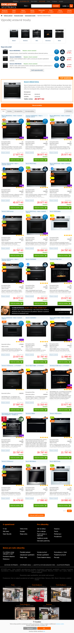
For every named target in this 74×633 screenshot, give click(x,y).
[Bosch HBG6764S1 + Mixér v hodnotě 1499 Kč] (60, 139)
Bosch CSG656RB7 (31, 259)
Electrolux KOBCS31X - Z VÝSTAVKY (59, 365)
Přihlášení (15, 1)
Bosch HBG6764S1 (31, 82)
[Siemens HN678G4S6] (5, 67)
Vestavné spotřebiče (11, 565)
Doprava (56, 529)
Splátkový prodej (42, 538)
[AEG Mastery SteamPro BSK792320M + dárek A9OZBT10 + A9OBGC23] (12, 436)
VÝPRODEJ (69, 111)
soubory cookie (60, 624)
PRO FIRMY (34, 1)
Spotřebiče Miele (25, 565)
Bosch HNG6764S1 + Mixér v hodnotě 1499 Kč (36, 212)
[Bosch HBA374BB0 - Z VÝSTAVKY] (36, 388)
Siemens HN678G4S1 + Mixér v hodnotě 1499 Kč (10, 260)
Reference (6, 559)
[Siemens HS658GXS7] (12, 484)
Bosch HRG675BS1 (31, 163)
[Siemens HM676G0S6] (12, 234)
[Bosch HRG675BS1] (36, 186)
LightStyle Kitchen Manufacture (44, 565)
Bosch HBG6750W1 (55, 461)
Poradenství (58, 536)
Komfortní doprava (9, 556)
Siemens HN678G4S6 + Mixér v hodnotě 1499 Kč (10, 164)
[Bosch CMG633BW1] (60, 230)
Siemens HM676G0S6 (7, 211)
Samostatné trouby (30, 15)
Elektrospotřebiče (63, 565)
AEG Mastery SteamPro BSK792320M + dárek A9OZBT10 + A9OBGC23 (12, 414)
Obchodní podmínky (43, 541)
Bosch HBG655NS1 (15, 50)
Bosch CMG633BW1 (55, 211)
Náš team (6, 531)
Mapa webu (23, 534)
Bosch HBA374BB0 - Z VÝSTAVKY (35, 365)
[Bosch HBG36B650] (36, 484)
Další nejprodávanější (37, 70)
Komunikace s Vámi (60, 552)
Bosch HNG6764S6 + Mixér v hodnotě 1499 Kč (60, 164)
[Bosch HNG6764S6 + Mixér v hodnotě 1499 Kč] (60, 186)
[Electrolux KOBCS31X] (60, 282)
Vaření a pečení (8, 15)
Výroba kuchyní (42, 552)
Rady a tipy (23, 557)
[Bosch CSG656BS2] (36, 336)
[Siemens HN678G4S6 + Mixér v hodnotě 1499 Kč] (12, 186)
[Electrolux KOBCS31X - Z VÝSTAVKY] (60, 388)
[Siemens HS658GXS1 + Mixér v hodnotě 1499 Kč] (36, 138)
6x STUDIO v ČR (24, 1)
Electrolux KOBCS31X (56, 259)
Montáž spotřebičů (43, 555)
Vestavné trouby (18, 15)
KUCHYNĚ (42, 1)
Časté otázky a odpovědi (42, 534)
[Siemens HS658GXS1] (5, 60)
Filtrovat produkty (37, 105)
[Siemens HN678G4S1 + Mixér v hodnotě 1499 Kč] (12, 282)
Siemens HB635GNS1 (56, 413)
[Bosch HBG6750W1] (60, 484)
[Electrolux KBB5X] (36, 432)
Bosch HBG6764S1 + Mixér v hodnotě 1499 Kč (60, 116)
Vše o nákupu (41, 531)
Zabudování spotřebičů (27, 555)
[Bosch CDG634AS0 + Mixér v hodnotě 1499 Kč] (12, 336)
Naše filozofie (7, 534)
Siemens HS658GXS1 (15, 57)
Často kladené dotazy (44, 557)
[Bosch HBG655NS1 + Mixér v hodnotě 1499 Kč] (12, 139)
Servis (56, 531)
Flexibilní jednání (25, 552)
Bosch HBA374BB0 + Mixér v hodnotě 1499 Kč (60, 318)
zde (44, 631)
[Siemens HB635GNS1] (60, 436)
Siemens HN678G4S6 (15, 64)
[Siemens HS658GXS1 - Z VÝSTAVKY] (12, 388)
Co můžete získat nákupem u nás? (8, 553)
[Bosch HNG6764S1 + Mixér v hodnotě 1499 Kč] (36, 234)
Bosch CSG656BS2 (31, 318)
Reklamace (57, 534)
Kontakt (61, 1)
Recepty (56, 557)
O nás (48, 1)
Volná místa (23, 529)
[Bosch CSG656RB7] (36, 282)
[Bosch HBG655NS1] (5, 54)
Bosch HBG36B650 (31, 461)
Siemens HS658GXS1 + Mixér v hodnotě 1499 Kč (34, 116)
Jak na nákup (41, 529)
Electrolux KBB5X (30, 413)
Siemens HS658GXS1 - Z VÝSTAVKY (11, 365)
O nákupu (54, 1)
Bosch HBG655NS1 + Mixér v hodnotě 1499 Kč (12, 116)
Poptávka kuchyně (60, 555)
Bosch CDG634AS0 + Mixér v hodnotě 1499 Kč (12, 318)
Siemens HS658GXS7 (7, 461)
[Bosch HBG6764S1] (12, 98)
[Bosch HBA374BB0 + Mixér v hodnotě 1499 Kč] (60, 340)
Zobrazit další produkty (37, 515)
